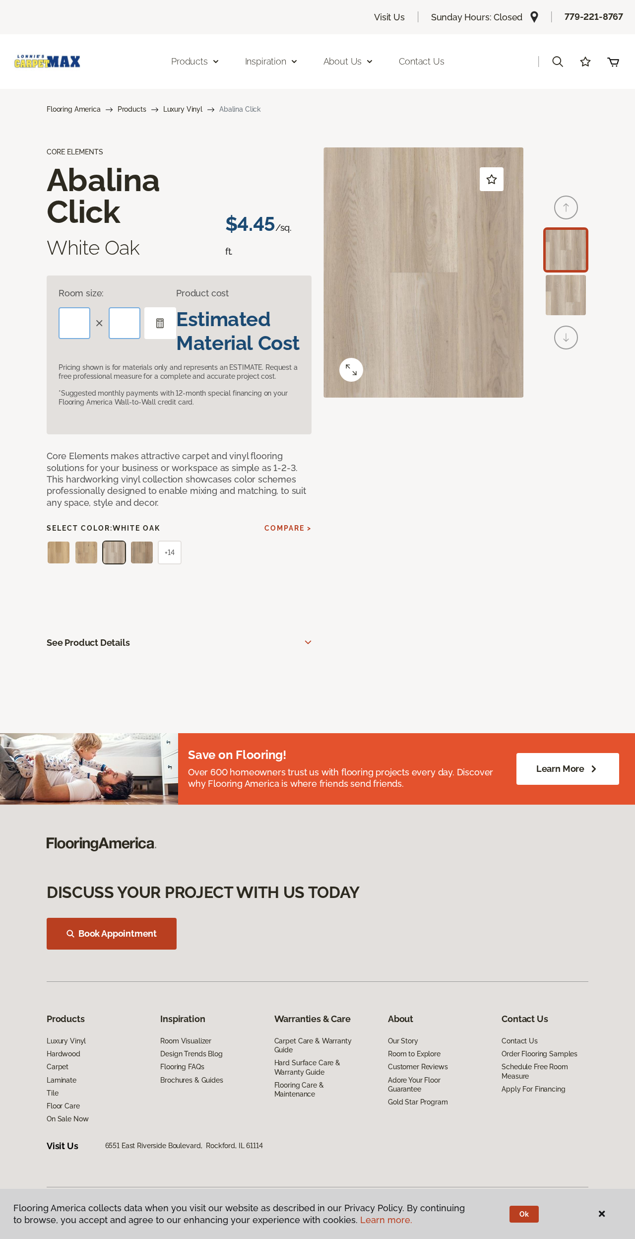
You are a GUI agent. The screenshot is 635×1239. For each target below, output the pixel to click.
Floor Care (63, 1106)
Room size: (81, 293)
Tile (52, 1093)
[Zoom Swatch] (351, 370)
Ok (524, 1214)
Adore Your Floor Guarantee (414, 1084)
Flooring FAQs (182, 1067)
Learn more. (386, 1220)
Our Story (403, 1041)
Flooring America (74, 109)
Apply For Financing (533, 1089)
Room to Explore (414, 1054)
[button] (558, 61)
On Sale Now (67, 1119)
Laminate (61, 1080)
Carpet (57, 1067)
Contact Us (421, 61)
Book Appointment (117, 933)
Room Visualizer (185, 1041)
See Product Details (88, 642)
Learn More (560, 768)
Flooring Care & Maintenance (299, 1089)
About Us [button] (342, 61)
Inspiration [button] (265, 61)
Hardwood (63, 1054)
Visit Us (389, 17)
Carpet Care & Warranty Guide (313, 1045)
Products (132, 109)
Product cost (202, 293)
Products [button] (189, 61)
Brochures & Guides (191, 1080)
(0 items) (613, 62)
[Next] (566, 337)
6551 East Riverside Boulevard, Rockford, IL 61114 (184, 1146)
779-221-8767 (594, 16)
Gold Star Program (418, 1102)
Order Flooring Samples (539, 1054)
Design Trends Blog (191, 1054)
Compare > (288, 528)
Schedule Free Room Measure (535, 1071)
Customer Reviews (418, 1067)
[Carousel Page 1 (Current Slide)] (565, 250)
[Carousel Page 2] (565, 295)
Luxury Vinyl (182, 109)
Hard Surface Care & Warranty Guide (307, 1067)
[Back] (566, 207)
